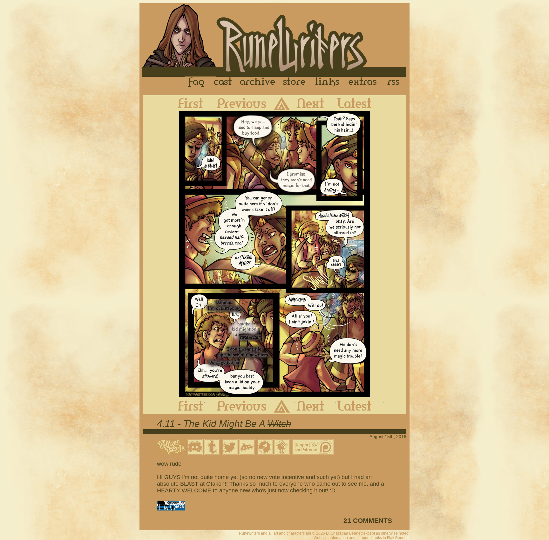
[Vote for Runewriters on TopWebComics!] (171, 508)
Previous (237, 103)
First (185, 103)
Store (294, 82)
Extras (364, 82)
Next (315, 103)
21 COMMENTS (367, 520)
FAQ (197, 82)
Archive (258, 82)
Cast (223, 82)
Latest (359, 103)
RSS (395, 82)
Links (327, 82)
